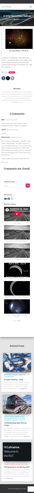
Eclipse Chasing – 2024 (13, 379)
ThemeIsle (23, 488)
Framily (12, 416)
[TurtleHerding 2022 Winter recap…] (17, 404)
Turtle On (22, 420)
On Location (21, 418)
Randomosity (8, 420)
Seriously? (15, 420)
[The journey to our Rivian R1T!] (17, 451)
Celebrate (7, 464)
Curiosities (14, 375)
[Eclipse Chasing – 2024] (17, 362)
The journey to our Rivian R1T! (17, 467)
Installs (22, 416)
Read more (24, 388)
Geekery (12, 72)
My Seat (15, 418)
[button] (19, 223)
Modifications (8, 418)
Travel (12, 376)
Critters (6, 416)
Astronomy (7, 375)
